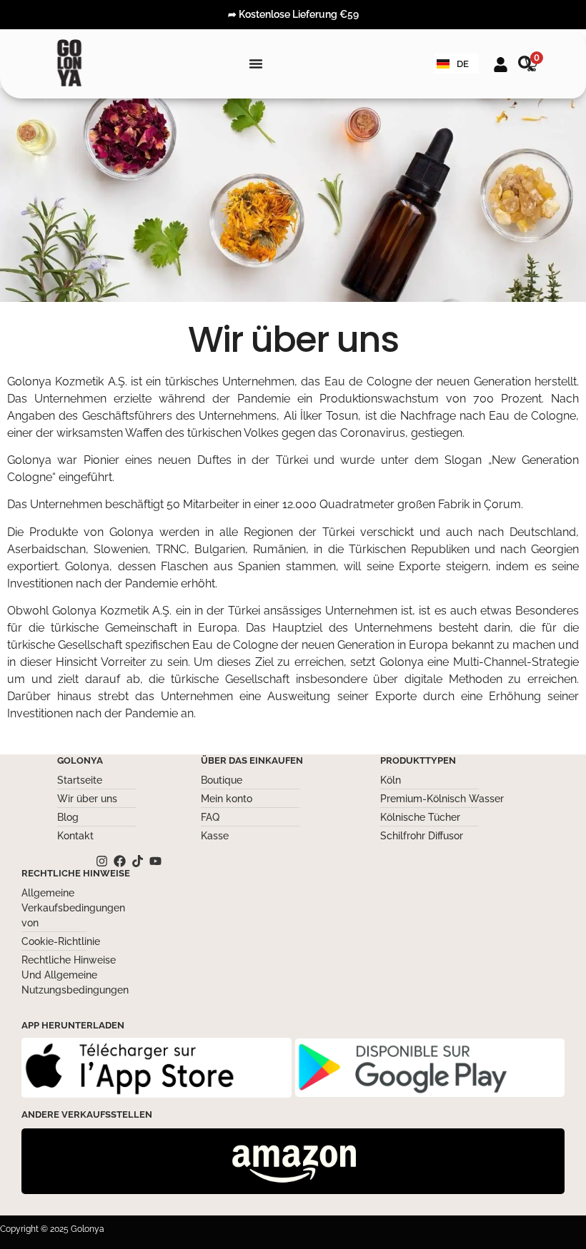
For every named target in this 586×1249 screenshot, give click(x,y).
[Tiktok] (137, 861)
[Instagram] (102, 861)
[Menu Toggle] (256, 63)
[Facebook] (120, 861)
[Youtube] (155, 861)
